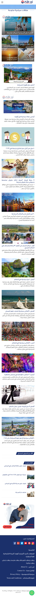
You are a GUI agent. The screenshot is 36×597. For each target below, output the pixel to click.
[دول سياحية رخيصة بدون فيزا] (26, 41)
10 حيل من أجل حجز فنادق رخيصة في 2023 (20, 148)
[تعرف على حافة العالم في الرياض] (30, 467)
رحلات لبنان (6, 560)
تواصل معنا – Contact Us (25, 571)
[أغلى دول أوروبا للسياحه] (18, 73)
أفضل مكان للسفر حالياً (10, 46)
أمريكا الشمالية (8, 554)
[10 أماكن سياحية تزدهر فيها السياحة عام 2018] (18, 426)
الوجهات (31, 554)
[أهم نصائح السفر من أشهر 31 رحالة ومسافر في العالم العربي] (18, 233)
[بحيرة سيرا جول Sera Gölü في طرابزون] (30, 476)
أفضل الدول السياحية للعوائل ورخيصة (20, 33)
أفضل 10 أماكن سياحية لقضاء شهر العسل (19, 311)
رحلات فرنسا (15, 560)
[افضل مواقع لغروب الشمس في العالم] (10, 55)
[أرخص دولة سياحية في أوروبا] (18, 105)
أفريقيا (21, 554)
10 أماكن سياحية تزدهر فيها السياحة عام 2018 (19, 438)
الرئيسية (31, 550)
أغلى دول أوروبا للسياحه (25, 85)
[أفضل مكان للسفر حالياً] (10, 41)
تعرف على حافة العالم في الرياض (15, 466)
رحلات (32, 560)
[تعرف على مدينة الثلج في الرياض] (30, 485)
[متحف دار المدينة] (30, 494)
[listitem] (18, 525)
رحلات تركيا (30, 563)
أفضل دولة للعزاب (28, 59)
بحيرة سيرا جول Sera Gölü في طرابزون (14, 474)
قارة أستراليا (30, 557)
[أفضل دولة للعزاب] (26, 55)
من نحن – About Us (27, 567)
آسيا (26, 554)
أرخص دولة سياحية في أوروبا (24, 117)
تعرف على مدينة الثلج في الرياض (15, 483)
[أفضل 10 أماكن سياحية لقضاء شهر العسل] (18, 299)
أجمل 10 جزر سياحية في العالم (24, 279)
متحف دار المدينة (20, 492)
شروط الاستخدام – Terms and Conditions (20, 578)
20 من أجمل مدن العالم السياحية (23, 214)
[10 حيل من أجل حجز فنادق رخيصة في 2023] (18, 136)
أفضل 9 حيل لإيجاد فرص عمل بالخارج (21, 406)
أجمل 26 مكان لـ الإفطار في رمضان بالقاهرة (19, 375)
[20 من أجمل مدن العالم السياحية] (18, 202)
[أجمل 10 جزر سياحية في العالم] (18, 267)
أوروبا (17, 554)
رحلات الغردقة (25, 560)
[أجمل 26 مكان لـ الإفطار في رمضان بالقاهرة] (18, 362)
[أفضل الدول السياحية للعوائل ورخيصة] (18, 25)
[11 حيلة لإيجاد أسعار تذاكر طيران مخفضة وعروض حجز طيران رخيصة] (18, 168)
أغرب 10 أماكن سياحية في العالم (23, 343)
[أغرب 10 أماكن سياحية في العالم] (18, 331)
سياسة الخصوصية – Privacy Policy (22, 574)
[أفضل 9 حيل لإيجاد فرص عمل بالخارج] (18, 394)
